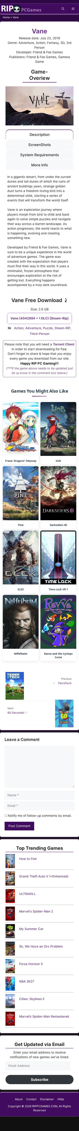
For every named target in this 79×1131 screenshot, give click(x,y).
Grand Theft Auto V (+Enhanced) (43, 876)
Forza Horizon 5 (31, 964)
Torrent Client (63, 344)
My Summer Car (31, 929)
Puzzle (48, 328)
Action (19, 328)
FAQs (61, 1099)
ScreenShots (39, 145)
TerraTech (64, 683)
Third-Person (39, 334)
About (19, 1099)
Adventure (33, 328)
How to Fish (28, 859)
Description (40, 134)
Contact (31, 1099)
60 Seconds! (16, 712)
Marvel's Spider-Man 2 (36, 911)
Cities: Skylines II (31, 999)
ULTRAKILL (27, 894)
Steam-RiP (62, 328)
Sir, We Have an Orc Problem (41, 946)
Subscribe (39, 1079)
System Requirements (39, 155)
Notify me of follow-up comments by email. (40, 815)
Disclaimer (47, 1099)
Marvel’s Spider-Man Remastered (44, 1016)
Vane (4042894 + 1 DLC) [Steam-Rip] (39, 318)
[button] (63, 9)
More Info (39, 165)
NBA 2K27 (26, 981)
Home (6, 17)
